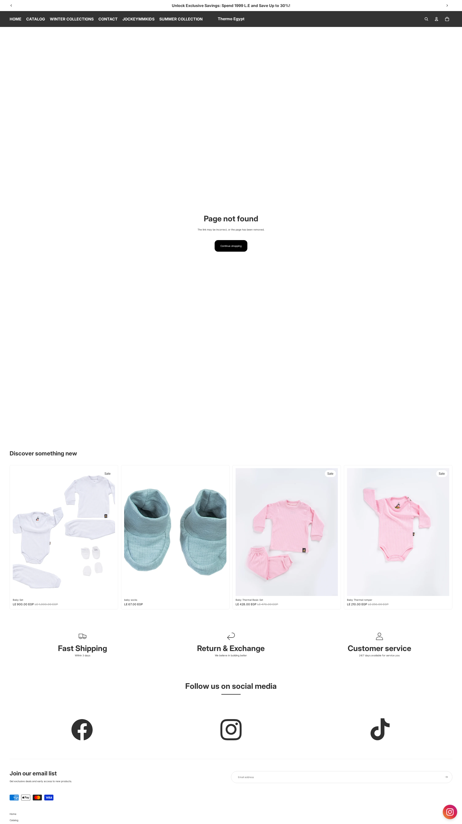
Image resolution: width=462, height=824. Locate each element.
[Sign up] (446, 777)
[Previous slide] (11, 5)
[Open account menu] (436, 19)
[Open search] (426, 19)
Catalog (14, 820)
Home (13, 813)
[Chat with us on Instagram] (450, 812)
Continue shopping (231, 245)
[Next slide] (447, 5)
